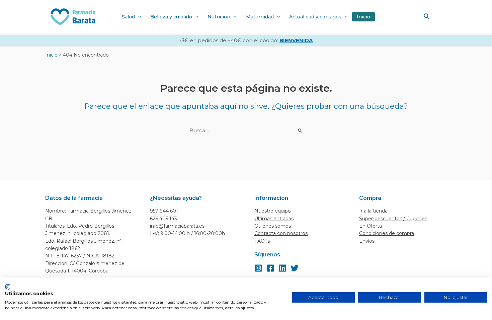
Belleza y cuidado (171, 17)
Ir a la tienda (373, 211)
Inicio (363, 17)
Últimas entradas (274, 219)
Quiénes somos (272, 226)
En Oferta (370, 226)
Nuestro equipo (272, 211)
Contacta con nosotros (281, 233)
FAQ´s (262, 241)
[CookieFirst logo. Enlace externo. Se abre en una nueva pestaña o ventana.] (7, 287)
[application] (138, 16)
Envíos (367, 241)
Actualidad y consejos (315, 17)
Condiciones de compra (386, 233)
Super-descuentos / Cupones (393, 219)
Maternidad (260, 17)
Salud (128, 17)
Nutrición (219, 17)
